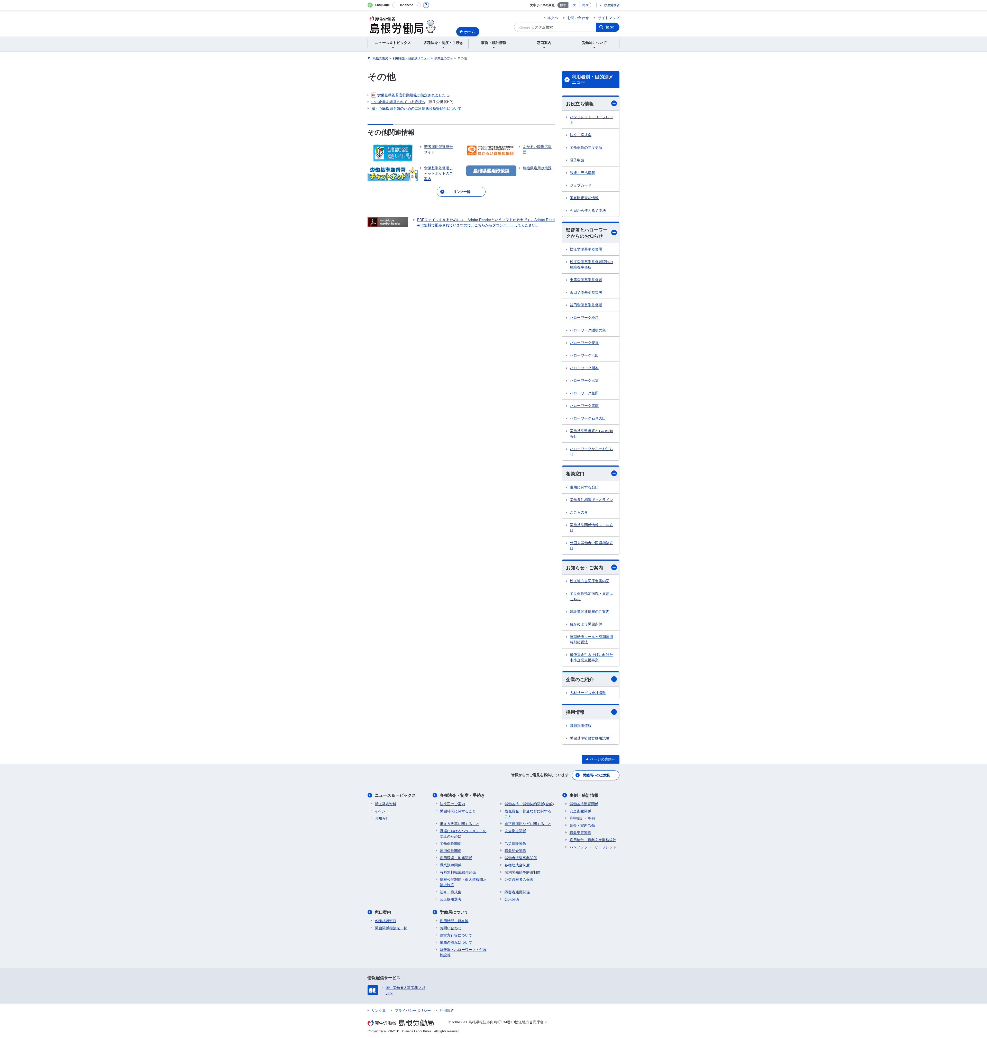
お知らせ (382, 818)
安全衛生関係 (515, 831)
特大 (585, 5)
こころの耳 (579, 512)
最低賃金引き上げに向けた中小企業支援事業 (591, 657)
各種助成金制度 (517, 865)
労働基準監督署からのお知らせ (591, 433)
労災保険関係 (515, 843)
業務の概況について (456, 942)
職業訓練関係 (450, 865)
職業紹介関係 (515, 851)
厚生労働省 (611, 5)
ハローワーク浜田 (584, 355)
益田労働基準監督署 (586, 305)
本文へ (552, 18)
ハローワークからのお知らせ (591, 451)
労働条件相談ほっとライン (591, 500)
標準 (563, 5)
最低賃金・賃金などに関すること (528, 814)
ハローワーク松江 (584, 318)
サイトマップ (608, 18)
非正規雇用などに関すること (528, 824)
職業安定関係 (580, 833)
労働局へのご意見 (596, 775)
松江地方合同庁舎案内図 (589, 581)
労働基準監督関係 (584, 804)
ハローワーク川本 (584, 368)
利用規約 (447, 1010)
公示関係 (512, 899)
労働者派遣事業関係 (521, 858)
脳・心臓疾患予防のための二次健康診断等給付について (416, 108)
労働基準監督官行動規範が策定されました (411, 95)
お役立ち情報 (580, 103)
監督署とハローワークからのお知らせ (587, 232)
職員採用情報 (580, 726)
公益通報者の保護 (519, 879)
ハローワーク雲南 (584, 406)
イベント (382, 811)
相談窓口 (575, 473)
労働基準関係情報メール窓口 (591, 527)
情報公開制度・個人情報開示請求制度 (463, 882)
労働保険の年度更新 (586, 147)
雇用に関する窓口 (584, 487)
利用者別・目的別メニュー (592, 79)
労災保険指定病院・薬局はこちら (591, 596)
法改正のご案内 (452, 804)
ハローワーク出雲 (584, 380)
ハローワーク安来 (584, 343)
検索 (610, 27)
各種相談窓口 (385, 921)
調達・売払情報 (582, 173)
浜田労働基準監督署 (586, 292)
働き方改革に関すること (459, 824)
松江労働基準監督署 (586, 249)
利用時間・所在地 (454, 921)
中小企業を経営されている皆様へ (398, 102)
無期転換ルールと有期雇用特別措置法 (591, 639)
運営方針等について (456, 935)
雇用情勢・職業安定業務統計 (593, 840)
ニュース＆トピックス (395, 795)
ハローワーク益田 (584, 393)
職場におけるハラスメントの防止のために (463, 833)
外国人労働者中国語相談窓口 (591, 545)
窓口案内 (383, 912)
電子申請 (577, 160)
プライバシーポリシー (413, 1010)
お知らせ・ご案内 (584, 567)
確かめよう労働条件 (586, 624)
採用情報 (575, 712)
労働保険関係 (450, 843)
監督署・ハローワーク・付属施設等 (463, 952)
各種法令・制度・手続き (462, 795)
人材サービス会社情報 (588, 693)
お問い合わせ (578, 18)
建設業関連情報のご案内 (589, 611)
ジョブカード (580, 185)
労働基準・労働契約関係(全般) (529, 804)
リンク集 (378, 1010)
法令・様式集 (580, 135)
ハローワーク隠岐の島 (588, 330)
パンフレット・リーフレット (591, 119)
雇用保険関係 (450, 851)
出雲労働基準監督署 (586, 280)
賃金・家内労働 (582, 825)
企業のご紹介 (580, 679)
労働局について (454, 912)
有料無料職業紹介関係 (458, 872)
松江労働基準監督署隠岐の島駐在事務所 (591, 264)
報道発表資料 (385, 804)
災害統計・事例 (582, 818)
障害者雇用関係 (517, 892)
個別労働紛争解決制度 (523, 872)
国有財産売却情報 (584, 198)
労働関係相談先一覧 (391, 928)
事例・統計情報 (584, 795)
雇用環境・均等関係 (456, 858)
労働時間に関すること (458, 811)
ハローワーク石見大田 (588, 418)
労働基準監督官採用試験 (589, 738)
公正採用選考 (450, 899)
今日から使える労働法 (588, 210)
